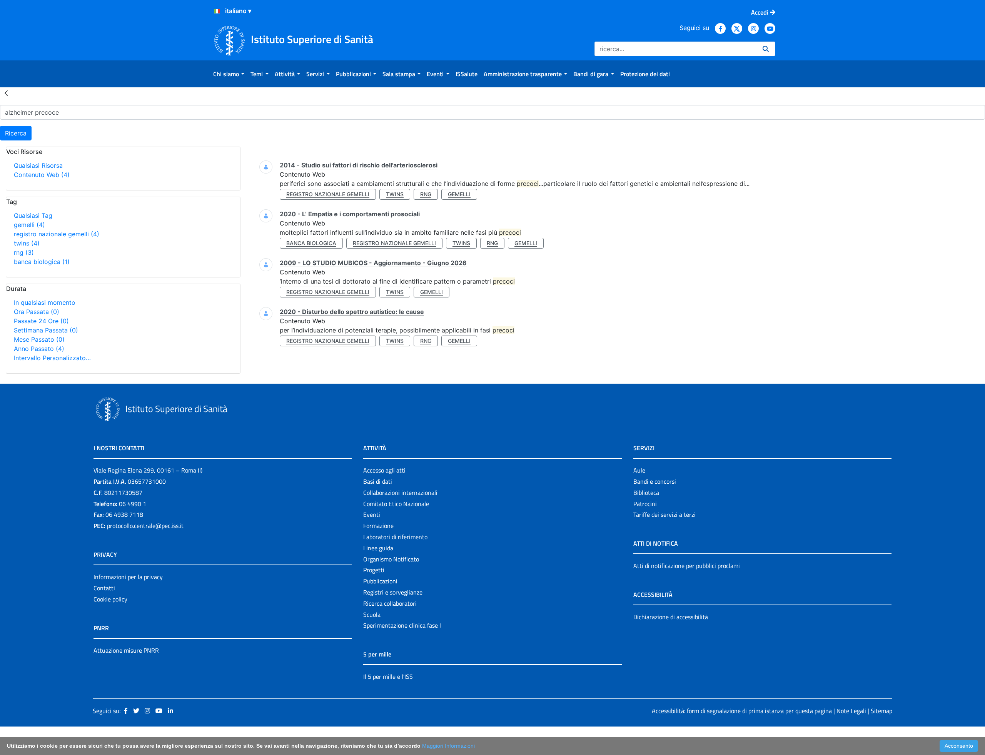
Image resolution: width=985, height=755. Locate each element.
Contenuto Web (42, 175)
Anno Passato (39, 348)
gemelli (29, 225)
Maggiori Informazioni (448, 746)
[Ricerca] (766, 49)
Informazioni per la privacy (128, 576)
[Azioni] (217, 11)
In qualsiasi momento (44, 302)
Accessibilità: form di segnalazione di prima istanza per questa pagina (742, 710)
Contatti (104, 588)
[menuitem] (228, 74)
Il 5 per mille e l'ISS (388, 676)
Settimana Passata (46, 330)
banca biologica (42, 262)
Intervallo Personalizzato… (52, 358)
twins (27, 243)
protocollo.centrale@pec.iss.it (145, 525)
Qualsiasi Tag (33, 215)
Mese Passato (39, 339)
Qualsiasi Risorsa (38, 165)
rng (24, 252)
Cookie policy (110, 599)
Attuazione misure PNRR (126, 650)
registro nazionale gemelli (56, 234)
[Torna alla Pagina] (6, 93)
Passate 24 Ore (41, 321)
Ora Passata (36, 312)
